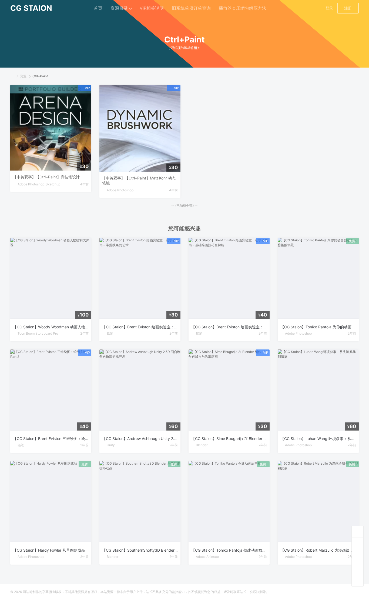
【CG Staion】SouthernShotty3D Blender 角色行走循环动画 (140, 550)
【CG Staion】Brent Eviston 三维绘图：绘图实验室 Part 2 (51, 438)
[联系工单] (357, 568)
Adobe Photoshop (31, 184)
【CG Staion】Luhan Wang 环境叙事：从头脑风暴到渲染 (318, 438)
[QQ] (357, 556)
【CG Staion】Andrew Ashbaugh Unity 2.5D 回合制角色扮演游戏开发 (140, 438)
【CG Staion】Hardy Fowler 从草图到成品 (49, 550)
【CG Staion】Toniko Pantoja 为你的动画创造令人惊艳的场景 (318, 327)
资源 (23, 76)
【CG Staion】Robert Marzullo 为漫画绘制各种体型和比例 (318, 550)
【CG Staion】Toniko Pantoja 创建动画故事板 (229, 550)
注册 (348, 8)
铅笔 (110, 333)
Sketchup (53, 184)
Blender (201, 445)
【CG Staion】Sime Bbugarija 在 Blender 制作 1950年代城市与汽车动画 (229, 438)
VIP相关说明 (152, 8)
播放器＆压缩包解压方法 (242, 8)
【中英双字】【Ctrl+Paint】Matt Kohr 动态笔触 (139, 180)
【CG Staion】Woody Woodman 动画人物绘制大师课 (51, 327)
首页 (98, 8)
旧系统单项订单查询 (191, 8)
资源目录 (119, 8)
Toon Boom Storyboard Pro (38, 333)
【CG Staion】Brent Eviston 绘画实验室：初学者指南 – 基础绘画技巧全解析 (229, 327)
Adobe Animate (207, 557)
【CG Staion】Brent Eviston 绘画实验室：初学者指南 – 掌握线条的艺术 (140, 327)
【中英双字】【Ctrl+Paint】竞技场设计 (46, 177)
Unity (111, 445)
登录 (329, 8)
